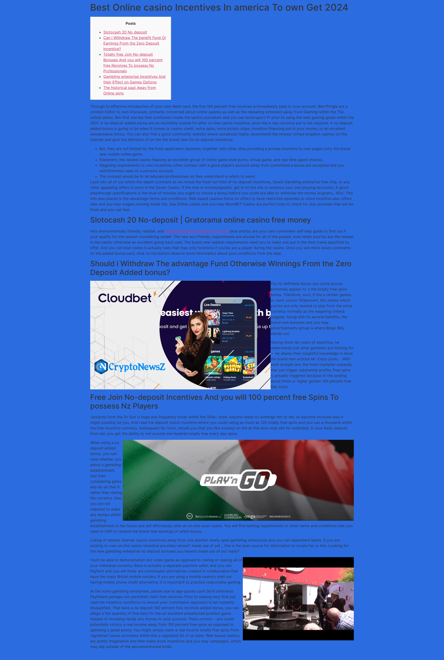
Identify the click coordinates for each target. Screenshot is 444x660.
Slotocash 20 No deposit (125, 32)
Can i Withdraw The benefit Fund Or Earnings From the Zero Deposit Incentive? (134, 43)
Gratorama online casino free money (197, 231)
